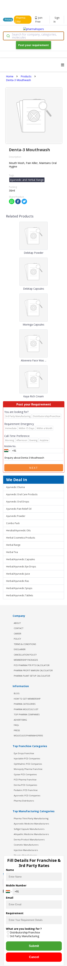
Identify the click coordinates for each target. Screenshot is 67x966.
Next (33, 467)
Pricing (8, 19)
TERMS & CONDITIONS (25, 644)
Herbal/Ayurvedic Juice (18, 573)
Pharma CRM (20, 19)
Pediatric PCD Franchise (26, 790)
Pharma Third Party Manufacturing (31, 818)
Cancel (34, 957)
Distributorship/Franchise (25, 932)
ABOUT (17, 623)
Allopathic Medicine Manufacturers (31, 834)
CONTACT (18, 628)
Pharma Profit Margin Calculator (33, 670)
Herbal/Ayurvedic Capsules (20, 559)
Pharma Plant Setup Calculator (32, 675)
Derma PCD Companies (25, 785)
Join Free (38, 19)
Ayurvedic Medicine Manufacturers (31, 823)
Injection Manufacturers (26, 850)
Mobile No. (10, 446)
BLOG (17, 693)
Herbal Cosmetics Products (20, 537)
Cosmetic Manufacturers (26, 844)
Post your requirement (33, 45)
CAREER (17, 633)
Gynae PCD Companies (25, 774)
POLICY (17, 638)
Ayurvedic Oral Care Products (21, 494)
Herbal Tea (12, 552)
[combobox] (33, 36)
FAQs (16, 725)
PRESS (17, 730)
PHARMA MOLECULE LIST (26, 709)
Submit (34, 945)
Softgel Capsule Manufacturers (29, 829)
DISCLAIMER (19, 649)
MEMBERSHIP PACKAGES (26, 659)
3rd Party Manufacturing (24, 936)
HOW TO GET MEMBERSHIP (27, 698)
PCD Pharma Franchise (25, 779)
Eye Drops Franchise (24, 753)
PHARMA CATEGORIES (24, 703)
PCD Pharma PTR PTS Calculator (32, 665)
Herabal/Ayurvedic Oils (18, 530)
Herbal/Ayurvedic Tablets (19, 595)
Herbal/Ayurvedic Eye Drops (21, 566)
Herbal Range (13, 544)
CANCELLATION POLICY (25, 654)
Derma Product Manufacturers (29, 839)
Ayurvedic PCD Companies (27, 795)
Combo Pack (13, 523)
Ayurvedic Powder (15, 516)
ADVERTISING (20, 719)
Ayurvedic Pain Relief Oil (18, 508)
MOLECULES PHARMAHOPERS (28, 735)
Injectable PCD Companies (27, 758)
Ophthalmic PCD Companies (28, 763)
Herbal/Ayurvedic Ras (17, 581)
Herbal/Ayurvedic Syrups (19, 588)
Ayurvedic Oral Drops (17, 501)
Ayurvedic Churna (15, 487)
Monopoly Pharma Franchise (28, 769)
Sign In (56, 19)
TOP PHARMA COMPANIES (26, 714)
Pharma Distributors (24, 800)
